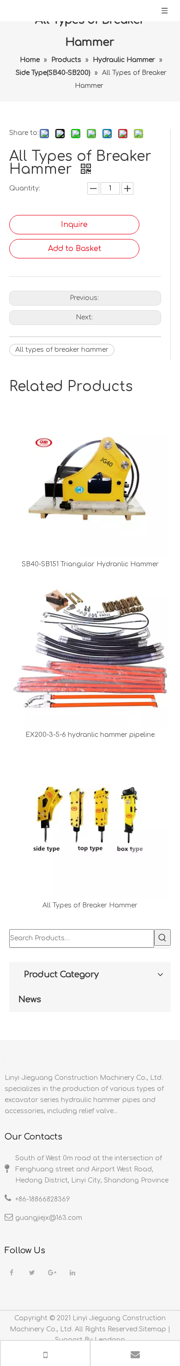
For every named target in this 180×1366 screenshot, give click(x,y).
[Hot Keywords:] (162, 937)
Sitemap (152, 1329)
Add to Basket (74, 249)
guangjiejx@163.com (48, 1217)
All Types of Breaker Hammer (90, 905)
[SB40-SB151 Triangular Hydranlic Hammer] (90, 478)
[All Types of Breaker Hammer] (90, 819)
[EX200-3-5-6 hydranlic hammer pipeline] (90, 648)
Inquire (74, 225)
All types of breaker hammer (61, 349)
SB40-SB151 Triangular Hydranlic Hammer (90, 564)
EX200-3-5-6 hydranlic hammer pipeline (90, 734)
